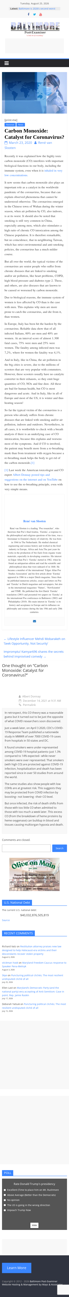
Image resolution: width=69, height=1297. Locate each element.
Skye (4, 975)
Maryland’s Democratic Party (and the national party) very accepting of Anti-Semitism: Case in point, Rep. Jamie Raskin (33, 991)
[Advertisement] (34, 45)
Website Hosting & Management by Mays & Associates (32, 1284)
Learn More (16, 1267)
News (20, 124)
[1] (32, 463)
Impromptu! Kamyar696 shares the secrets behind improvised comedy (34, 654)
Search (59, 848)
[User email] (34, 621)
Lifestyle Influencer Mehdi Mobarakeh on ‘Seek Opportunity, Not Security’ (34, 641)
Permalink (29, 705)
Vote (34, 1225)
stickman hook (10, 962)
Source (6, 920)
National (10, 124)
